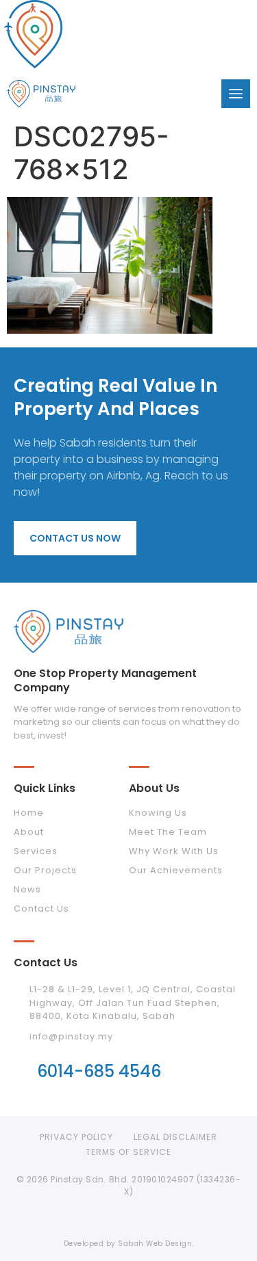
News (27, 889)
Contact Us (41, 908)
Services (36, 851)
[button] (235, 93)
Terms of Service (128, 1152)
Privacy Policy (76, 1137)
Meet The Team (168, 831)
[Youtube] (161, 1219)
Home (29, 812)
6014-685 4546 (99, 1071)
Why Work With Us (174, 851)
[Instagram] (128, 1219)
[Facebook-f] (96, 1219)
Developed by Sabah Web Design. (129, 1243)
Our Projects (45, 870)
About (29, 831)
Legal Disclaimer (175, 1137)
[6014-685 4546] (22, 1070)
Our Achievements (176, 870)
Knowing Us (158, 812)
